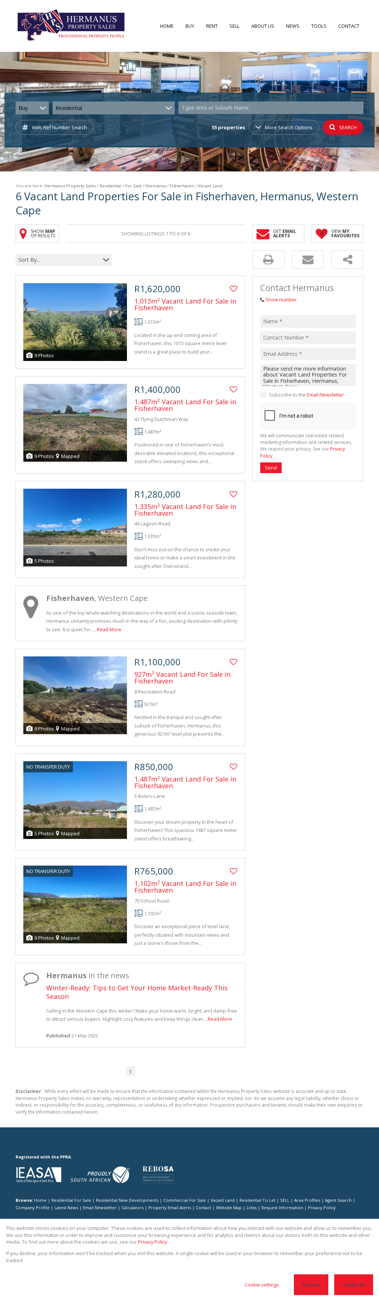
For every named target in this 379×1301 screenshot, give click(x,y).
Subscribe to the (306, 394)
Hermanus (155, 185)
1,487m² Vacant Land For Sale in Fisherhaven (185, 405)
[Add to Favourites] (233, 288)
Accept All (353, 1284)
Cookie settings (262, 1284)
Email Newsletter (325, 394)
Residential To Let (257, 1200)
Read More (109, 629)
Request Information (282, 1207)
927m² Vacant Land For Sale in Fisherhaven (182, 677)
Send (271, 467)
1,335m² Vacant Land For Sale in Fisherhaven (185, 509)
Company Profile (33, 1207)
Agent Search (338, 1200)
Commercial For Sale (184, 1200)
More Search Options (288, 127)
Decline (311, 1284)
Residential (110, 185)
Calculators (132, 1207)
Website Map (229, 1207)
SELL (284, 1200)
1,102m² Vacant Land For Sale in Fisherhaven (185, 886)
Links (251, 1207)
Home (40, 1200)
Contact (203, 1207)
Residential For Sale (71, 1200)
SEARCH (348, 127)
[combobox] (272, 107)
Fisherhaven (182, 185)
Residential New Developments (127, 1200)
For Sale (133, 185)
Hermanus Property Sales (70, 185)
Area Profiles (307, 1200)
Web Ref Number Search (59, 127)
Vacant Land (223, 1200)
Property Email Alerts (169, 1207)
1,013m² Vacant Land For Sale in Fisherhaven (185, 304)
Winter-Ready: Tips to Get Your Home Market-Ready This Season (137, 992)
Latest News (66, 1207)
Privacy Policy (322, 1207)
